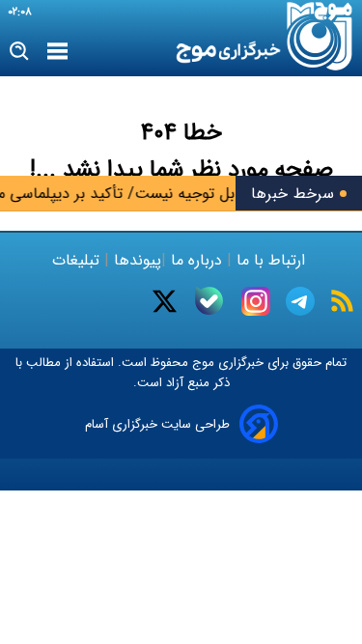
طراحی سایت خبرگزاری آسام (157, 424)
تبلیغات (78, 260)
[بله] (209, 301)
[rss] (342, 301)
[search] (20, 52)
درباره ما (196, 260)
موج (201, 362)
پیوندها (135, 260)
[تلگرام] (300, 301)
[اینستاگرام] (255, 301)
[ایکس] (165, 301)
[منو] (57, 52)
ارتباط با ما (271, 260)
